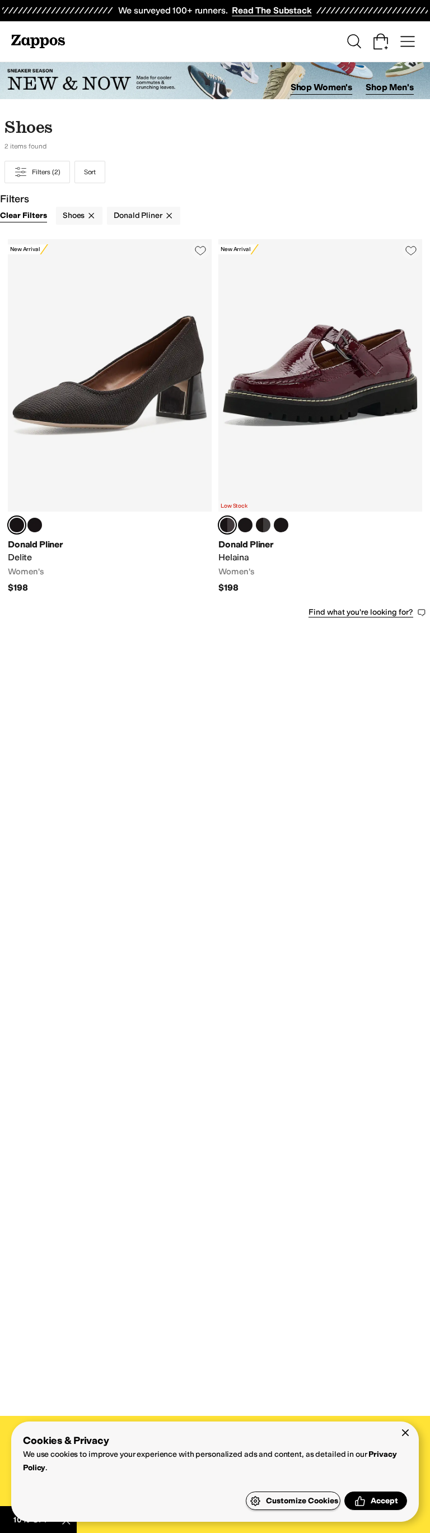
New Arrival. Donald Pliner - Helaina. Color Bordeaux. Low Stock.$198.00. (320, 416)
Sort (90, 172)
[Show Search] (354, 41)
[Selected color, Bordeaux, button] (227, 525)
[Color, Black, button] (35, 525)
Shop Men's (390, 87)
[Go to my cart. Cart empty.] (381, 41)
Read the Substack (271, 10)
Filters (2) (46, 172)
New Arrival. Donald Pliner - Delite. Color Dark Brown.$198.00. (110, 416)
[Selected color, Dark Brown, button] (17, 525)
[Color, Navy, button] (245, 525)
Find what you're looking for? (361, 612)
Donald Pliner (138, 215)
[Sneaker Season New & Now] (215, 81)
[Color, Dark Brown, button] (281, 525)
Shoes (74, 215)
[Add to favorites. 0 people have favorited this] (200, 250)
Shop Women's (322, 87)
